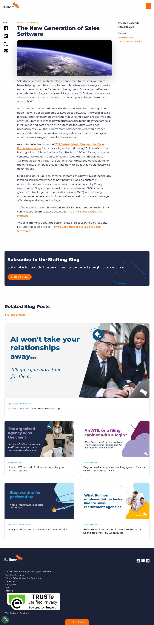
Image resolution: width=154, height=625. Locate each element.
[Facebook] (143, 560)
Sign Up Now (19, 276)
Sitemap (9, 591)
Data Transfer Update (15, 575)
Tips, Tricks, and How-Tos (130, 41)
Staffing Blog (32, 22)
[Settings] (5, 619)
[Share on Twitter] (6, 44)
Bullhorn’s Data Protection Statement (23, 578)
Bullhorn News (126, 38)
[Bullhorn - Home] (14, 558)
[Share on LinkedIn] (6, 36)
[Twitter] (138, 560)
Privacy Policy (11, 584)
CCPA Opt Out (11, 581)
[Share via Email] (6, 51)
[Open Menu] (148, 6)
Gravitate (24, 613)
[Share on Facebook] (6, 29)
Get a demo (77, 621)
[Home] (11, 7)
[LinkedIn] (147, 560)
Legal (7, 587)
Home (20, 22)
